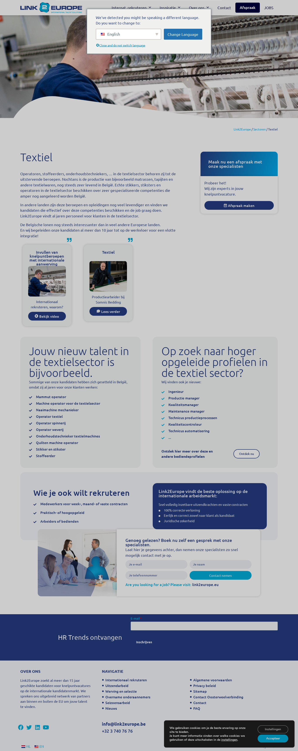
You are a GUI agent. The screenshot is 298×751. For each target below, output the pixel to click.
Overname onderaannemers (127, 697)
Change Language (183, 34)
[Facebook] (21, 727)
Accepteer (273, 738)
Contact (224, 7)
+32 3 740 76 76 (117, 731)
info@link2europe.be (124, 724)
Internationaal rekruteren (126, 680)
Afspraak (247, 7)
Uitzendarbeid (116, 685)
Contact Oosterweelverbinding (218, 697)
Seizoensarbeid (117, 702)
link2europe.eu (205, 584)
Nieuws (111, 708)
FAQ (196, 708)
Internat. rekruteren (129, 7)
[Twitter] (29, 727)
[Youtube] (45, 727)
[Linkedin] (37, 727)
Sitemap (200, 691)
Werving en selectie (121, 691)
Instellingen (273, 729)
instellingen (229, 740)
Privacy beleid (204, 685)
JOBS (268, 7)
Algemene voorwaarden (212, 680)
